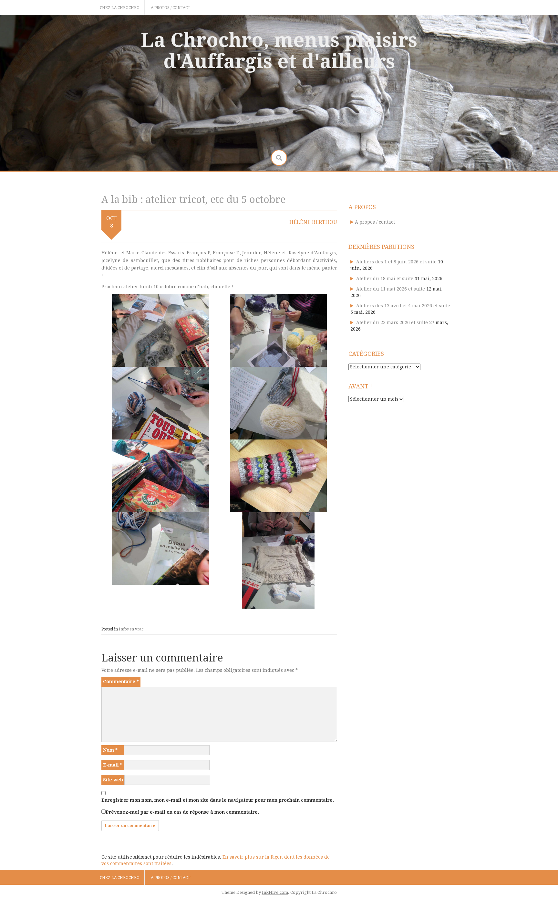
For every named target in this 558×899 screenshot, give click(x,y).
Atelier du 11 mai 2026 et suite (390, 288)
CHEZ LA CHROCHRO (120, 7)
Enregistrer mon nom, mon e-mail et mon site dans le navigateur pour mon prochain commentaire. (217, 800)
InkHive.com (275, 892)
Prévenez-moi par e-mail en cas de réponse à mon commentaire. (182, 812)
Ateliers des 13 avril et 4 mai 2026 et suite (403, 305)
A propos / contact (170, 7)
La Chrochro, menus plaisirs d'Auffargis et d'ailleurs (279, 51)
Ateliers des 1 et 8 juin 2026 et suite (396, 261)
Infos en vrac (131, 629)
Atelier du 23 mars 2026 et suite (392, 322)
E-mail (112, 764)
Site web (113, 779)
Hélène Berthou (313, 222)
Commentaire (121, 681)
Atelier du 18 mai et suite (384, 278)
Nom (110, 750)
